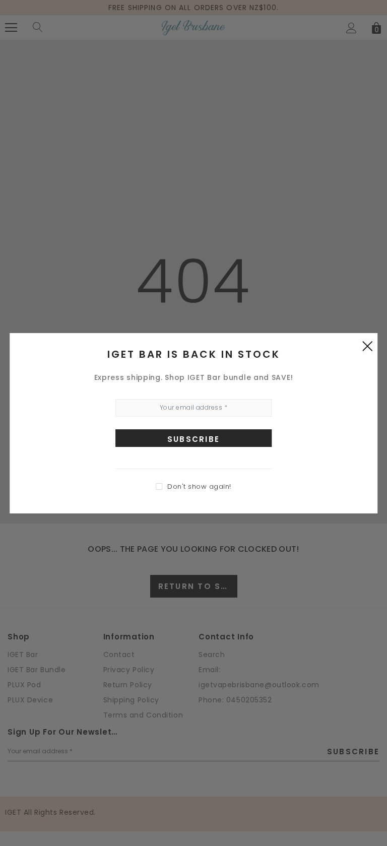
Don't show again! (199, 486)
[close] (367, 345)
